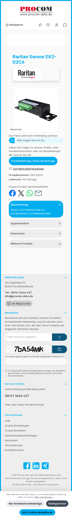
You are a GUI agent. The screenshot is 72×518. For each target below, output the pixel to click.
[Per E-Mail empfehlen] (38, 193)
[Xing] (45, 465)
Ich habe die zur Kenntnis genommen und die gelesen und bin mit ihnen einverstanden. (36, 373)
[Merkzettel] (48, 25)
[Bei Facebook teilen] (12, 193)
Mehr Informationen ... (44, 497)
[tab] (36, 209)
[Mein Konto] (56, 25)
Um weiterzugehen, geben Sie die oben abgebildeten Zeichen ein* (34, 356)
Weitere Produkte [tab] (21, 243)
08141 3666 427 (17, 396)
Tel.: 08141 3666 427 (18, 292)
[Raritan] (36, 74)
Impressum (11, 440)
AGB (7, 420)
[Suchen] (40, 25)
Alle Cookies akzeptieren (37, 512)
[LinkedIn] (36, 465)
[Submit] (59, 337)
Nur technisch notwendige (25, 503)
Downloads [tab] (18, 233)
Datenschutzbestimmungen (21, 435)
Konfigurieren (57, 503)
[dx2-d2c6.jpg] (36, 109)
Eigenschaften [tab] (20, 223)
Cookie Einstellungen (17, 425)
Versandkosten (14, 445)
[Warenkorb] (65, 25)
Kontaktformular (14, 450)
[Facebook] (26, 465)
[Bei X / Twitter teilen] (21, 193)
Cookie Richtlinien (15, 430)
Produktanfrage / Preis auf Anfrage (33, 160)
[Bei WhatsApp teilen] (29, 193)
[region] (36, 109)
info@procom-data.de (19, 296)
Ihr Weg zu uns (20, 303)
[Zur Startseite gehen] (36, 11)
